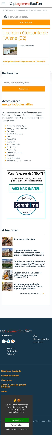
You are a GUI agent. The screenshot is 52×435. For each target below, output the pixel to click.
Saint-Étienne (27, 112)
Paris (4, 115)
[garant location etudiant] (26, 194)
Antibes (26, 118)
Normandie (11, 150)
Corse (9, 136)
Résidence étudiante (11, 371)
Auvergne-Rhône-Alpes (16, 126)
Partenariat (12, 351)
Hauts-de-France (14, 144)
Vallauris (34, 118)
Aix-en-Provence (14, 115)
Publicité (11, 354)
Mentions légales (41, 339)
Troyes (42, 118)
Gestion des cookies (43, 421)
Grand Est (11, 142)
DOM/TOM (11, 139)
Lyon (5, 120)
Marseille (18, 118)
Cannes (11, 120)
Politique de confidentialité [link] (17, 429)
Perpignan (38, 112)
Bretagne (11, 131)
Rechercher (26, 22)
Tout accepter (16, 420)
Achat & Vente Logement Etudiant (13, 386)
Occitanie (11, 155)
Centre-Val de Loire (15, 134)
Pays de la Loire (13, 158)
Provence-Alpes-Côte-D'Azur (19, 160)
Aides (4, 391)
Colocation (6, 380)
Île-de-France (12, 147)
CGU (35, 335)
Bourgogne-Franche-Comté (18, 128)
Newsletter (38, 342)
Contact (10, 348)
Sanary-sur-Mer (29, 115)
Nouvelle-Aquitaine (14, 152)
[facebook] (4, 341)
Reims (17, 112)
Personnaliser (16, 425)
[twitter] (8, 341)
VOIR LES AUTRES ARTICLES (32, 293)
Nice (4, 112)
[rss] (13, 341)
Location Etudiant (10, 376)
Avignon (10, 112)
